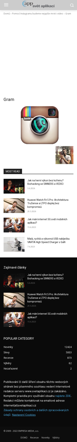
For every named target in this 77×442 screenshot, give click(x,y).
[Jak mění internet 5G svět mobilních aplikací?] (14, 225)
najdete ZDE (63, 396)
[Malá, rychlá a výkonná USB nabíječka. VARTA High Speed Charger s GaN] (14, 244)
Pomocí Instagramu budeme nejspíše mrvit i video (37, 13)
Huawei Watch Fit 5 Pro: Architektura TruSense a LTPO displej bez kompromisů (47, 203)
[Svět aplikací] (38, 4)
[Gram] (38, 125)
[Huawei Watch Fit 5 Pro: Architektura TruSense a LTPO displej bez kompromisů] (14, 205)
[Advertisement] (38, 56)
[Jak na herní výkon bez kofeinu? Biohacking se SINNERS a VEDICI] (14, 186)
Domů (7, 13)
